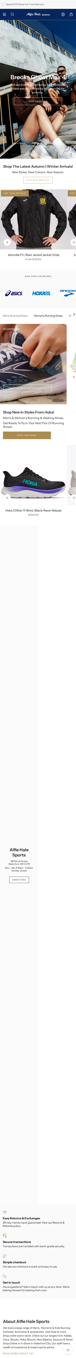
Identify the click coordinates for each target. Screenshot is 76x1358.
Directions (19, 880)
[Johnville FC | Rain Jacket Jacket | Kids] (33, 219)
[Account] (63, 14)
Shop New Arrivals (37, 180)
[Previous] (4, 89)
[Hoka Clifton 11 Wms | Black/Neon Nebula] (33, 475)
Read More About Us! (18, 1353)
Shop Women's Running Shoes (27, 388)
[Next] (71, 89)
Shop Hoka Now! (27, 435)
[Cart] (71, 14)
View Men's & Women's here (38, 97)
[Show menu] (5, 14)
